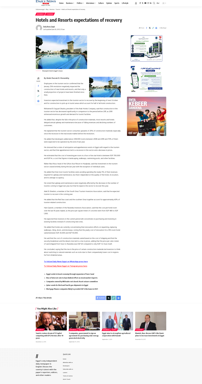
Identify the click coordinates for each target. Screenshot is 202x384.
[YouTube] (145, 3)
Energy (81, 329)
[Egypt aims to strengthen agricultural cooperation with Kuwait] (117, 321)
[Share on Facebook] (146, 28)
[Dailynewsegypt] (46, 2)
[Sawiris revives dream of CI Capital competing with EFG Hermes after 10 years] (51, 321)
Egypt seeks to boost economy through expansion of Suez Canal (70, 274)
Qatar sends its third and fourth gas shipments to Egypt (67, 285)
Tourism (50, 14)
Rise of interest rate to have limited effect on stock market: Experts (72, 278)
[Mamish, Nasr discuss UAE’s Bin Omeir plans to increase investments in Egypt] (150, 321)
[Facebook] (140, 3)
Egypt (114, 329)
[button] (136, 3)
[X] (142, 3)
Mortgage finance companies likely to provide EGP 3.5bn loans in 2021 (72, 289)
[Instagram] (148, 3)
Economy (139, 329)
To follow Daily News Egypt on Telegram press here (65, 266)
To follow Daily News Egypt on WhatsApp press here (66, 261)
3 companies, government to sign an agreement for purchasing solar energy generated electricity (83, 335)
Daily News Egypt (49, 26)
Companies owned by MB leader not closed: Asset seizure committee (72, 281)
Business (40, 14)
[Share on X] (149, 28)
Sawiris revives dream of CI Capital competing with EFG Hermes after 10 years (49, 335)
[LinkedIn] (150, 3)
